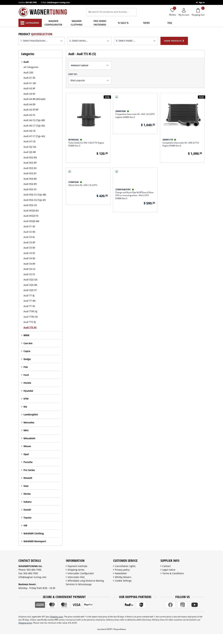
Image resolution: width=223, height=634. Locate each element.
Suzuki (27, 509)
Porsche (28, 462)
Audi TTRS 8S (31, 316)
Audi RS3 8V (30, 168)
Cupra (27, 351)
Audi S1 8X (29, 226)
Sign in (201, 2)
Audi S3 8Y (29, 253)
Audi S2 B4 (29, 231)
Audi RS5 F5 (30, 189)
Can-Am (28, 343)
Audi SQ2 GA (30, 279)
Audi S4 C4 (29, 268)
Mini (26, 430)
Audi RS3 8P (30, 162)
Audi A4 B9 (29, 104)
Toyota (27, 517)
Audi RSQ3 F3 (31, 215)
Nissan (27, 446)
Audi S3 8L (29, 237)
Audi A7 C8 (29, 141)
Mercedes (29, 422)
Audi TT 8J (29, 295)
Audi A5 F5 (29, 115)
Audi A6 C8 (29, 130)
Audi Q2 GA (30, 146)
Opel (26, 454)
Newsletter (121, 573)
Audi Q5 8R (30, 152)
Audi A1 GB (30, 83)
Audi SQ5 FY (30, 290)
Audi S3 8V (29, 247)
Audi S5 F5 (29, 274)
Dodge (27, 359)
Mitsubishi (29, 438)
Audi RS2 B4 (30, 157)
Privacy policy (122, 569)
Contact (166, 566)
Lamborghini (31, 414)
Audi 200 (28, 72)
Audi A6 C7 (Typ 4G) (34, 125)
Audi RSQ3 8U (31, 210)
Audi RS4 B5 (30, 178)
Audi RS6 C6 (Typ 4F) (35, 199)
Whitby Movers (123, 577)
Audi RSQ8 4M (31, 221)
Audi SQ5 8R (30, 284)
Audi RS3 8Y (30, 173)
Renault (28, 477)
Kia (25, 406)
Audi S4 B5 (29, 258)
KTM (26, 398)
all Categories (31, 67)
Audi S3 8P (29, 242)
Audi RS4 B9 (30, 183)
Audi (26, 61)
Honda (27, 382)
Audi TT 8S (29, 306)
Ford (26, 374)
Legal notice (168, 569)
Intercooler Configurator (81, 573)
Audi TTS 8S (30, 327)
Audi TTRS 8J (30, 311)
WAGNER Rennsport (35, 541)
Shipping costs (56, 616)
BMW (26, 335)
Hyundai (28, 390)
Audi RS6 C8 (30, 205)
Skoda (27, 493)
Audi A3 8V (29, 93)
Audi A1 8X (29, 77)
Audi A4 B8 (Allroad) (34, 98)
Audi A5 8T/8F (31, 109)
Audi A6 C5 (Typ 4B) (34, 120)
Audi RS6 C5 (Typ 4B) (35, 194)
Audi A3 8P (29, 88)
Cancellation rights (125, 566)
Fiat (26, 366)
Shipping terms (76, 569)
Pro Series (29, 470)
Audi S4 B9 (29, 263)
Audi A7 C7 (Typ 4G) (34, 136)
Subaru (28, 501)
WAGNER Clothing (34, 533)
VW (25, 525)
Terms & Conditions (173, 573)
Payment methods (77, 566)
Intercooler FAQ (76, 577)
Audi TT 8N (30, 300)
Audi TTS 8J (30, 322)
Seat (26, 485)
